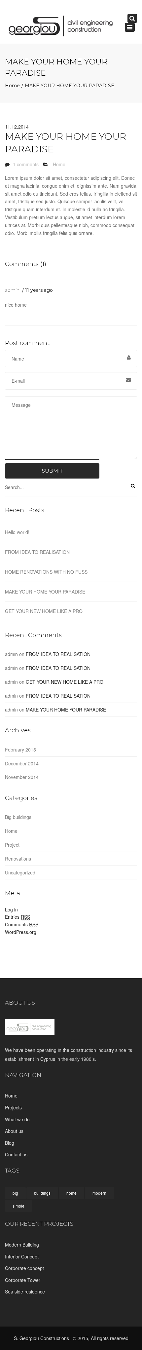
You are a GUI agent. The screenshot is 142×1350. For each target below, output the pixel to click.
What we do (17, 1119)
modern (99, 1193)
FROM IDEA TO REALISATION (37, 552)
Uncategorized (20, 872)
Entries (17, 916)
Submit (52, 471)
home (71, 1193)
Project (12, 844)
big (15, 1193)
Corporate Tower (22, 1280)
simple (18, 1206)
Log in (11, 909)
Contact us (16, 1154)
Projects (13, 1107)
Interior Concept (22, 1256)
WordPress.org (20, 932)
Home (12, 86)
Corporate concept (24, 1268)
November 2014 (22, 777)
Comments (21, 924)
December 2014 (22, 763)
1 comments (26, 164)
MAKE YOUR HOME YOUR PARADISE (45, 591)
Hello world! (17, 532)
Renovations (18, 858)
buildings (42, 1193)
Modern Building (22, 1244)
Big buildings (18, 817)
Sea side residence (25, 1291)
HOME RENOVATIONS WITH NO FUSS (46, 571)
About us (14, 1131)
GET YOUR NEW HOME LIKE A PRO (44, 611)
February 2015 (20, 749)
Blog (9, 1142)
